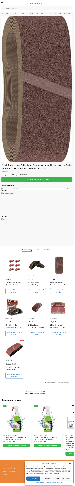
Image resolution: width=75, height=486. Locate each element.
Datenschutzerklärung (50, 482)
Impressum (59, 482)
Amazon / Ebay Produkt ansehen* (37, 179)
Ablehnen (47, 478)
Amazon (36, 393)
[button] (70, 463)
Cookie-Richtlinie (39, 482)
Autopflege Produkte (10, 435)
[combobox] (35, 188)
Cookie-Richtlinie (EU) (8, 471)
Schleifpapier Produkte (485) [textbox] (35, 188)
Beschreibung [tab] (27, 250)
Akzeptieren (33, 478)
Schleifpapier (43, 393)
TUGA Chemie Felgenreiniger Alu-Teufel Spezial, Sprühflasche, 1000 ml (15, 438)
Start (2, 14)
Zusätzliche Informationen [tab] (43, 250)
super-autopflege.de (36, 3)
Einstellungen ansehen (63, 478)
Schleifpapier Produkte (12, 14)
